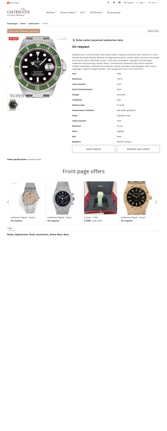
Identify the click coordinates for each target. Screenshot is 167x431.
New (66, 234)
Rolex (10, 234)
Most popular (114, 12)
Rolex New (56, 234)
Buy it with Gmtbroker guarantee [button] (23, 31)
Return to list (153, 31)
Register (130, 2)
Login (141, 2)
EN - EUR (152, 2)
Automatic (42, 234)
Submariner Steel (25, 234)
